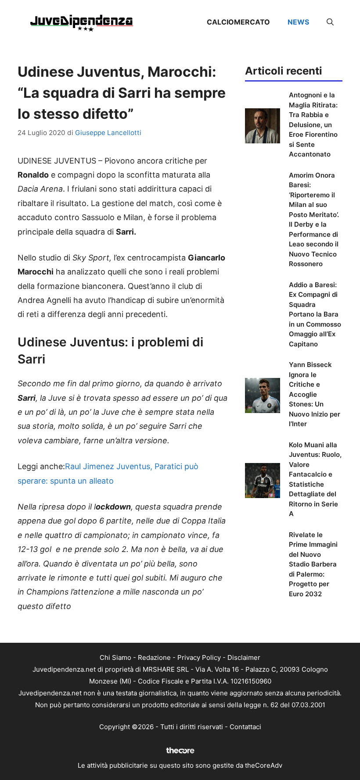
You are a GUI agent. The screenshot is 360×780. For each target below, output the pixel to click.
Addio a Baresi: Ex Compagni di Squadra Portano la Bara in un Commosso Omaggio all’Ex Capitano (315, 314)
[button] (330, 22)
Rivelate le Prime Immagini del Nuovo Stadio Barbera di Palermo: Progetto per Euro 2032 (313, 564)
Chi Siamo (115, 657)
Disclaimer (243, 657)
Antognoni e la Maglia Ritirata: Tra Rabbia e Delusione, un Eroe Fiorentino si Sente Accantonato (313, 124)
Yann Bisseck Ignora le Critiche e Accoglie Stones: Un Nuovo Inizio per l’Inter (314, 394)
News (298, 22)
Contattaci (245, 727)
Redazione (154, 657)
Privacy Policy (199, 657)
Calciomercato (238, 22)
